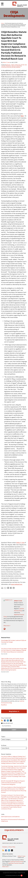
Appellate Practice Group (15, 863)
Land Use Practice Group (16, 861)
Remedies (18, 67)
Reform (13, 67)
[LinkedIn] (8, 720)
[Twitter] (11, 720)
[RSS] (2, 720)
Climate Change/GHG (15, 65)
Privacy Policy (12, 847)
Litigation (3, 67)
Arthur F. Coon (6, 62)
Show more (7, 625)
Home (2, 23)
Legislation (19, 66)
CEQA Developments (14, 14)
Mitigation (8, 67)
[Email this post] (5, 588)
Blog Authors (9, 711)
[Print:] (2, 588)
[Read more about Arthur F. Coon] (4, 629)
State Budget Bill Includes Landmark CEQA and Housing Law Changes (13, 641)
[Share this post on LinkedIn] (14, 588)
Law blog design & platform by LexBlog (12, 875)
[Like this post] (11, 588)
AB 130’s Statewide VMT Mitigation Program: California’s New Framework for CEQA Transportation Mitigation (13, 782)
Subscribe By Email (7, 723)
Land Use (14, 66)
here (22, 116)
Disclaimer (4, 847)
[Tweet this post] (8, 588)
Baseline (8, 65)
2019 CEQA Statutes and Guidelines (10, 816)
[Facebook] (5, 720)
